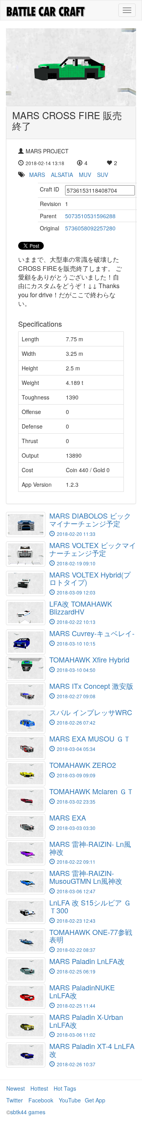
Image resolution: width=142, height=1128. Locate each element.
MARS (37, 174)
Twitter (14, 1100)
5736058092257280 (90, 228)
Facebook (40, 1100)
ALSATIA (62, 174)
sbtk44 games (27, 1112)
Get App (95, 1100)
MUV (85, 174)
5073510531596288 (90, 216)
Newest (15, 1088)
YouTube (70, 1100)
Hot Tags (65, 1088)
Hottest (39, 1088)
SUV (102, 174)
